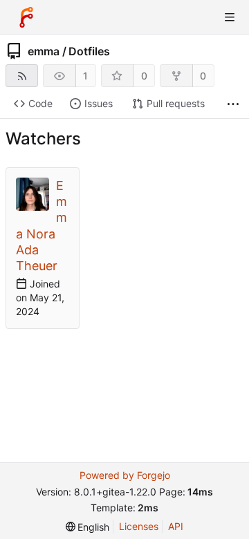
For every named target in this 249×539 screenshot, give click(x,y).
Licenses (138, 526)
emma (43, 51)
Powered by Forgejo (125, 475)
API (175, 526)
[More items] (233, 104)
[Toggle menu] (229, 17)
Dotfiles (89, 51)
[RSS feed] (22, 75)
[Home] (26, 17)
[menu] (88, 527)
